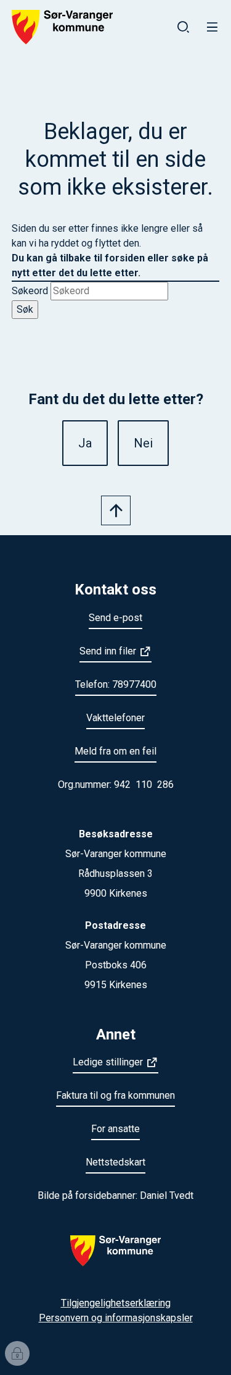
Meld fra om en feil (115, 751)
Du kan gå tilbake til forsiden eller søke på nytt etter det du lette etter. (110, 265)
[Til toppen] (116, 510)
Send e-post (115, 618)
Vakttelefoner (115, 718)
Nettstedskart (115, 1162)
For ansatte (115, 1129)
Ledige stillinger (108, 1062)
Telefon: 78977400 (115, 684)
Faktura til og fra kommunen (115, 1095)
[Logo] (115, 1258)
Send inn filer (107, 651)
